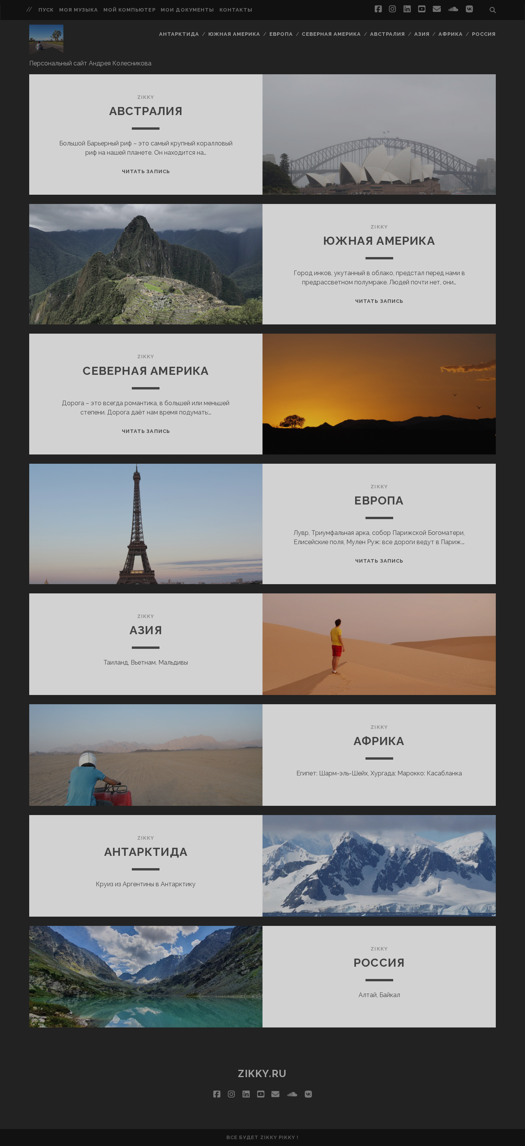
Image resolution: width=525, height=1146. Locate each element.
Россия (484, 34)
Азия (422, 34)
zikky (145, 97)
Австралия (387, 34)
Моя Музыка (78, 10)
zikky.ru (262, 1073)
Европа (281, 34)
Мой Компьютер (129, 10)
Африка (451, 34)
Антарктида (179, 34)
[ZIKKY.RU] (46, 51)
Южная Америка (234, 34)
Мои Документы (187, 10)
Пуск (46, 10)
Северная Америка (331, 34)
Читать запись (146, 171)
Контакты (236, 10)
